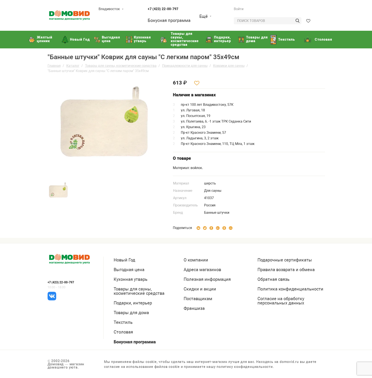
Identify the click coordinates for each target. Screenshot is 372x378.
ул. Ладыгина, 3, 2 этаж (200, 138)
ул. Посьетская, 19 (195, 116)
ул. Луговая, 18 (193, 110)
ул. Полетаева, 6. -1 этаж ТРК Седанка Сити (216, 121)
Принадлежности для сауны (185, 66)
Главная (54, 66)
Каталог (72, 66)
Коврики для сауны (229, 66)
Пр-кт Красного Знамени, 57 (203, 133)
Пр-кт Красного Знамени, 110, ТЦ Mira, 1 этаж (217, 144)
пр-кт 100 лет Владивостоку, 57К (207, 105)
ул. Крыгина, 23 (193, 127)
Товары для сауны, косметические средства (121, 66)
